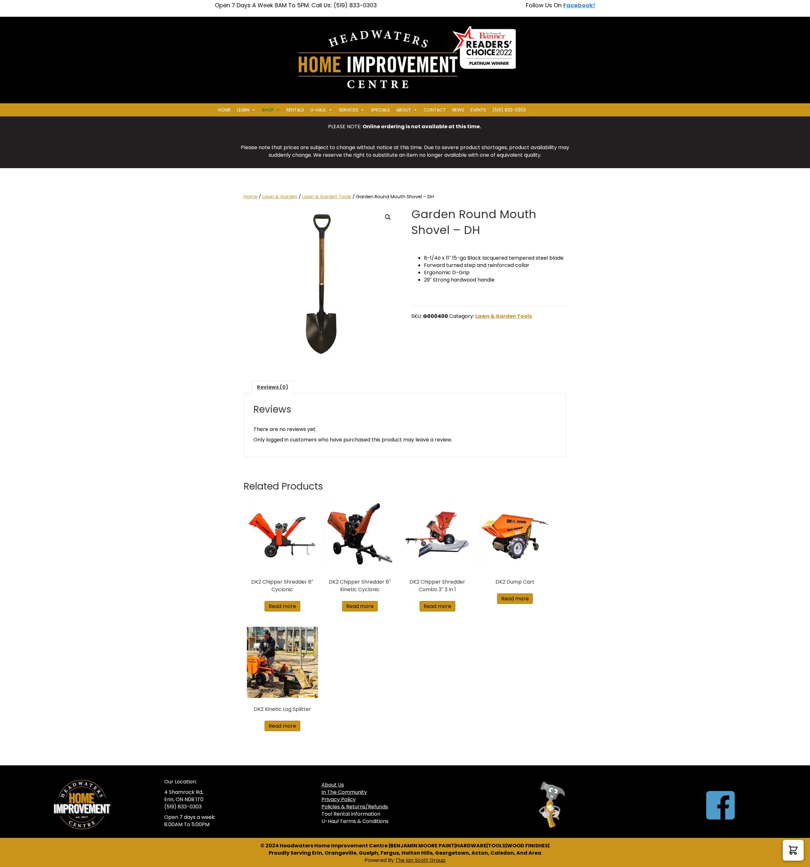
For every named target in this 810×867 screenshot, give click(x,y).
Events (478, 110)
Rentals (295, 110)
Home (224, 110)
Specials (380, 110)
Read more (282, 606)
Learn (243, 110)
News (458, 110)
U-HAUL (318, 110)
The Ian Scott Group (420, 860)
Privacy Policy (338, 799)
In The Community (344, 792)
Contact (435, 110)
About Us (332, 784)
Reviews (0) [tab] (272, 387)
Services (348, 110)
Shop (268, 110)
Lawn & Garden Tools (326, 196)
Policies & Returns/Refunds (354, 806)
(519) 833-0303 (509, 110)
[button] (388, 217)
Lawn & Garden (279, 196)
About (403, 110)
